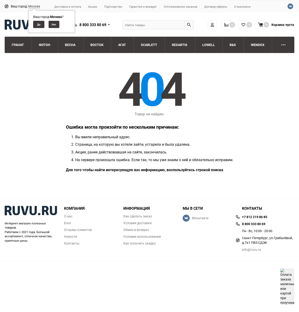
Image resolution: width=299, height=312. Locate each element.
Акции (92, 6)
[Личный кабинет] (212, 24)
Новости (70, 236)
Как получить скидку (139, 243)
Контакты (71, 243)
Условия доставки (137, 223)
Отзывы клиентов (78, 229)
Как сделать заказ (137, 216)
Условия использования (142, 236)
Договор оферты (215, 6)
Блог (67, 223)
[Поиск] (189, 24)
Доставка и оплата (67, 6)
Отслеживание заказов (180, 6)
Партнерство (113, 6)
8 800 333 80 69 (92, 24)
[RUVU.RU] (31, 211)
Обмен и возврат (136, 229)
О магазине (242, 6)
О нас (68, 216)
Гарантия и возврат (143, 6)
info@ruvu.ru (251, 249)
